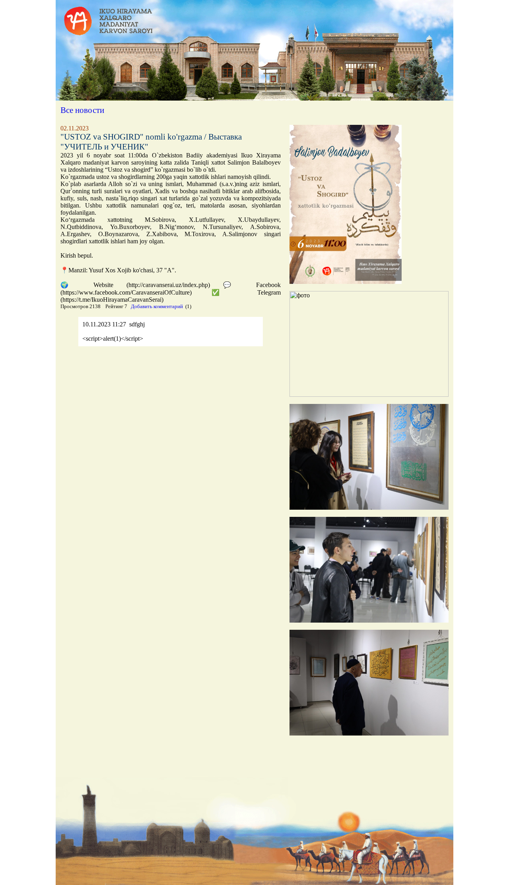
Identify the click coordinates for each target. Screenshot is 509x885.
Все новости (82, 110)
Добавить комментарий (157, 306)
